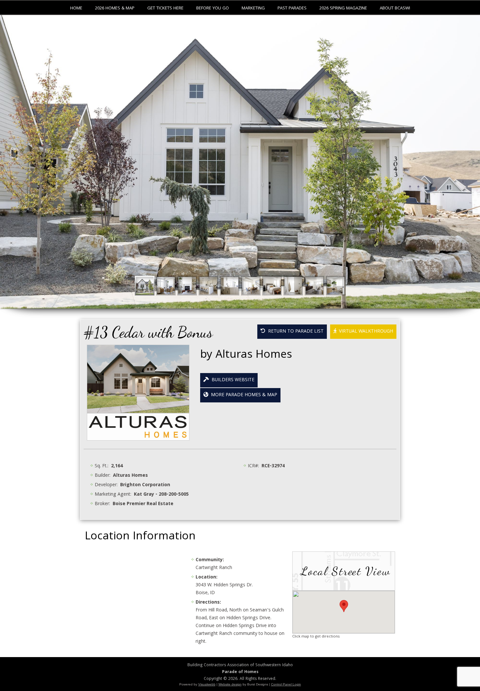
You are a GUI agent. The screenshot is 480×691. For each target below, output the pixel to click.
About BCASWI (395, 8)
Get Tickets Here (165, 8)
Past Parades (292, 8)
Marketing (253, 8)
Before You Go (212, 8)
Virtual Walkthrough (364, 332)
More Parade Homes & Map (242, 395)
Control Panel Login (286, 684)
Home (76, 8)
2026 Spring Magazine (343, 8)
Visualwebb (207, 684)
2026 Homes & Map (115, 8)
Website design (230, 684)
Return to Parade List (294, 332)
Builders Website (231, 380)
